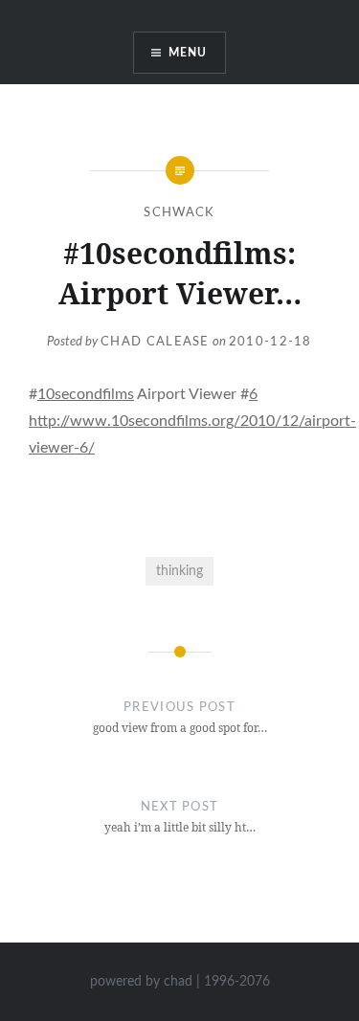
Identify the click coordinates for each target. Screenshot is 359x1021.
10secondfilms (85, 394)
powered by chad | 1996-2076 (180, 981)
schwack (179, 213)
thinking (179, 571)
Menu (188, 52)
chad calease (155, 342)
